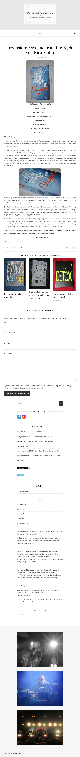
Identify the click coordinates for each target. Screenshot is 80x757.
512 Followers (20, 475)
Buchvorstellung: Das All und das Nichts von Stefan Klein (39, 295)
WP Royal (18, 753)
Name (7, 322)
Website (7, 343)
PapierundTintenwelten (15, 248)
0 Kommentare (71, 248)
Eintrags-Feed (22, 514)
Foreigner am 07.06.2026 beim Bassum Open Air (34, 437)
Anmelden (20, 509)
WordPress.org (22, 523)
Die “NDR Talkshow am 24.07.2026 (29, 432)
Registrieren (21, 504)
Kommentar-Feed (23, 519)
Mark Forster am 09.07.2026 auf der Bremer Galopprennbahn (39, 451)
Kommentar (8, 353)
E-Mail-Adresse (10, 333)
